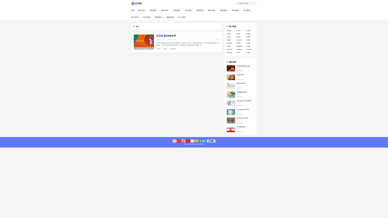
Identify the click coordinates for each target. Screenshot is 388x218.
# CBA (238, 43)
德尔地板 (173, 49)
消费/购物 (223, 10)
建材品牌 (159, 36)
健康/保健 (170, 17)
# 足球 (248, 43)
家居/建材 (153, 10)
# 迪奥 (248, 52)
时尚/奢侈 (246, 10)
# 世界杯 (229, 43)
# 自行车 (239, 40)
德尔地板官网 (170, 35)
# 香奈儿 (229, 52)
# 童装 (229, 33)
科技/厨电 (146, 17)
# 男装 (238, 33)
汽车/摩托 (188, 10)
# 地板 (248, 33)
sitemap (201, 144)
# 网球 (229, 40)
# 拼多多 (239, 49)
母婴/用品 (199, 10)
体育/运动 (141, 10)
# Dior (238, 52)
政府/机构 (176, 10)
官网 (165, 49)
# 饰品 (238, 37)
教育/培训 (164, 10)
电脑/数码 (158, 17)
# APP (248, 37)
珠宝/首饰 (134, 17)
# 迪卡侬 (229, 49)
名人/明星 (181, 17)
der (159, 49)
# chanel (249, 49)
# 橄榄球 (239, 46)
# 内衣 (248, 30)
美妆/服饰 (235, 10)
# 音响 (248, 40)
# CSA (248, 46)
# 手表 (238, 30)
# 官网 (229, 30)
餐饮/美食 (211, 10)
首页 (133, 10)
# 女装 (229, 37)
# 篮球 (229, 46)
